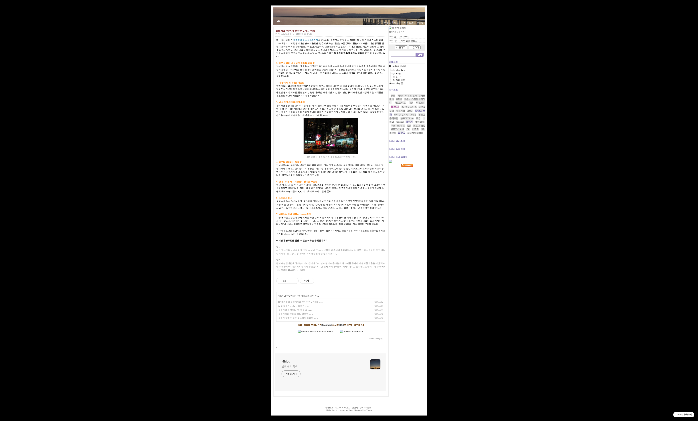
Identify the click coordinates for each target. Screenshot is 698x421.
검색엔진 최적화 (415, 133)
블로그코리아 (407, 118)
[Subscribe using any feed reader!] (352, 331)
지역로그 (386, 22)
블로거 (409, 121)
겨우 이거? (420, 122)
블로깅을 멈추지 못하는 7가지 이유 (295, 30)
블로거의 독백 (289, 366)
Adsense (400, 122)
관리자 (363, 407)
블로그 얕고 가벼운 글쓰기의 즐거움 (295, 318)
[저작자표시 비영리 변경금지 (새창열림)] (319, 280)
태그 (396, 22)
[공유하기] (290, 281)
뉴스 (393, 95)
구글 (418, 118)
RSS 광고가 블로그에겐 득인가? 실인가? (298, 302)
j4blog (279, 21)
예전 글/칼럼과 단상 (284, 34)
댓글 (409, 125)
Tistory (369, 410)
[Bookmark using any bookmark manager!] (315, 331)
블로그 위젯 (419, 125)
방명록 (419, 22)
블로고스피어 (397, 129)
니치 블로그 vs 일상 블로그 (291, 306)
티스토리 (420, 102)
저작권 (415, 129)
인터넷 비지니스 (408, 107)
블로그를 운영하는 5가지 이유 (292, 310)
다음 (411, 102)
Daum (351, 410)
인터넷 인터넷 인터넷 (405, 114)
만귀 (328, 410)
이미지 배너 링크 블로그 (405, 40)
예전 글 (282, 296)
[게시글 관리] (294, 281)
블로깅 (401, 132)
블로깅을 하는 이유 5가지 (305, 40)
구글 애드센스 (398, 125)
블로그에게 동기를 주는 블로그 (293, 314)
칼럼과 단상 (294, 296)
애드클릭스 (400, 102)
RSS (341, 325)
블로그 (395, 106)
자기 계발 (400, 111)
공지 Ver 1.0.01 (401, 36)
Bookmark (326, 325)
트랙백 (399, 99)
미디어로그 (407, 22)
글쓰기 (410, 111)
